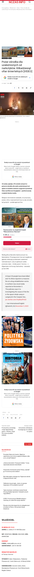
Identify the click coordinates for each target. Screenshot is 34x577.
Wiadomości (13, 8)
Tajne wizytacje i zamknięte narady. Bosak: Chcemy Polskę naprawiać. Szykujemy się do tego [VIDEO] (15, 491)
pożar (21, 414)
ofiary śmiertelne (14, 414)
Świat (18, 8)
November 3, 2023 (22, 306)
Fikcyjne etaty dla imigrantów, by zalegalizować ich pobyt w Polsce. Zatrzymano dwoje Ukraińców (16, 507)
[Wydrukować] (26, 88)
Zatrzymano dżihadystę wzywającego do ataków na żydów (25, 429)
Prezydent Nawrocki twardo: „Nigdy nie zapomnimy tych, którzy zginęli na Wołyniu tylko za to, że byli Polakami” (16, 456)
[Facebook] (14, 88)
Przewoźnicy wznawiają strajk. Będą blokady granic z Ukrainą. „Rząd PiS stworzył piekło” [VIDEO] (8, 431)
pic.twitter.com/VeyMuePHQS (15, 299)
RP (11, 83)
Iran (7, 414)
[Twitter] (18, 88)
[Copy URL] (30, 88)
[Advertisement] (17, 28)
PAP (9, 412)
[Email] (22, 88)
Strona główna (5, 8)
